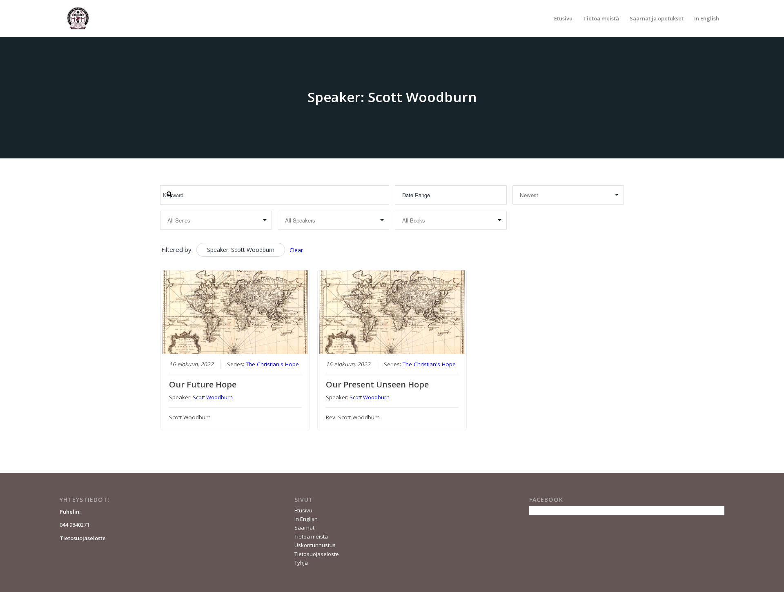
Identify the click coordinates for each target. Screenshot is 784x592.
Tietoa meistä (311, 536)
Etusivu (303, 510)
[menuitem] (563, 18)
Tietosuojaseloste (316, 554)
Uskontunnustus (315, 545)
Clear (296, 250)
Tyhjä (301, 562)
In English (306, 519)
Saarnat (304, 527)
